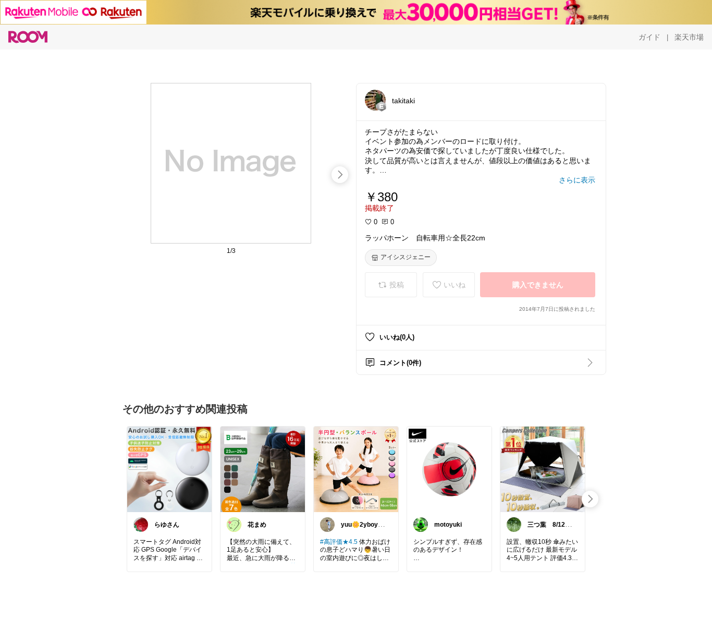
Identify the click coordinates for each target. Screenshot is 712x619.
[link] (169, 469)
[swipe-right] (340, 174)
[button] (375, 100)
